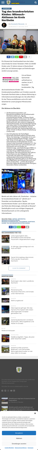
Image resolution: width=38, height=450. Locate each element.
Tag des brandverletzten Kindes (18, 223)
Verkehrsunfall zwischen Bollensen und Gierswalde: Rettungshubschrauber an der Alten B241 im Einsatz (21, 408)
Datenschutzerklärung (21, 447)
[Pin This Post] (21, 56)
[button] (35, 413)
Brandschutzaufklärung (11, 220)
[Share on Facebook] (8, 56)
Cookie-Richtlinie (9, 447)
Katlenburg (23, 221)
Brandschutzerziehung (10, 221)
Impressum (30, 447)
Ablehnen (19, 438)
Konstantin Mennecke (17, 24)
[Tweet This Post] (13, 56)
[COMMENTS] (29, 56)
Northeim (31, 221)
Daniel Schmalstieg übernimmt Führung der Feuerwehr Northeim (22, 259)
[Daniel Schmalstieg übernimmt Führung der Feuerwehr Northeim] (5, 260)
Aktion (14, 219)
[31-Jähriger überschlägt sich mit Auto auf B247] (5, 249)
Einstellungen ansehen (19, 443)
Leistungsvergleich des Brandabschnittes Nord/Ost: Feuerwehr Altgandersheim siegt (23, 237)
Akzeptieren (19, 433)
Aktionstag (21, 219)
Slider (4, 223)
